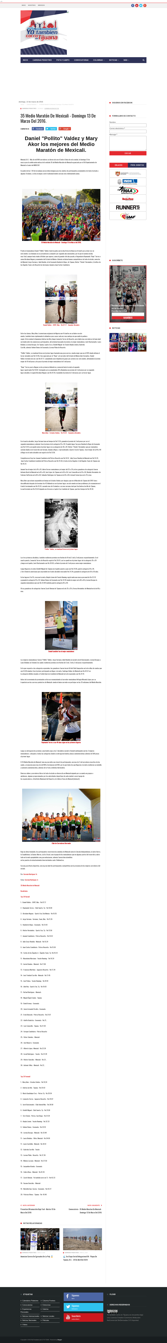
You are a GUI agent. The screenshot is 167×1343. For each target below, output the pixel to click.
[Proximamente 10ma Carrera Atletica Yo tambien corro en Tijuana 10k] (114, 337)
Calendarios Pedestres (30, 1301)
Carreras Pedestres (42, 60)
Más (125, 60)
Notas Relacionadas (32, 1223)
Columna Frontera (49, 1301)
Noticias (113, 60)
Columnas (98, 60)
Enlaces (118, 165)
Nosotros (31, 5)
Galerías (46, 1309)
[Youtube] (136, 5)
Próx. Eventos (137, 165)
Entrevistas (47, 1305)
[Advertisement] (83, 84)
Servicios (41, 5)
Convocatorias (81, 60)
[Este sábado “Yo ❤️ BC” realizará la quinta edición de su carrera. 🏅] (142, 347)
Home (22, 104)
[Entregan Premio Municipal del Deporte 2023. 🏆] (133, 347)
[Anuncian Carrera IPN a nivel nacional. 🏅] (123, 337)
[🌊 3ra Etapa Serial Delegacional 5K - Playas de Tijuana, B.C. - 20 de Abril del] (82, 1239)
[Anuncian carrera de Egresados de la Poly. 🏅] (40, 1239)
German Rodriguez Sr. (51, 108)
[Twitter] (140, 5)
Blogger (59, 1339)
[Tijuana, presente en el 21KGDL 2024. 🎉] (123, 347)
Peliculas (46, 1320)
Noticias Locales (48, 1316)
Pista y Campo (62, 60)
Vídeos (24, 1325)
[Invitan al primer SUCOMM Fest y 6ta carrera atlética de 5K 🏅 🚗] (142, 337)
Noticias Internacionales (30, 1316)
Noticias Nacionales (29, 1320)
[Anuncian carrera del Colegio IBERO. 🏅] (114, 347)
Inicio (24, 5)
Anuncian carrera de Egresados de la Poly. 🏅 (37, 1256)
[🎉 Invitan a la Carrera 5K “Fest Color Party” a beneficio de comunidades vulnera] (133, 337)
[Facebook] (132, 5)
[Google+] (144, 5)
